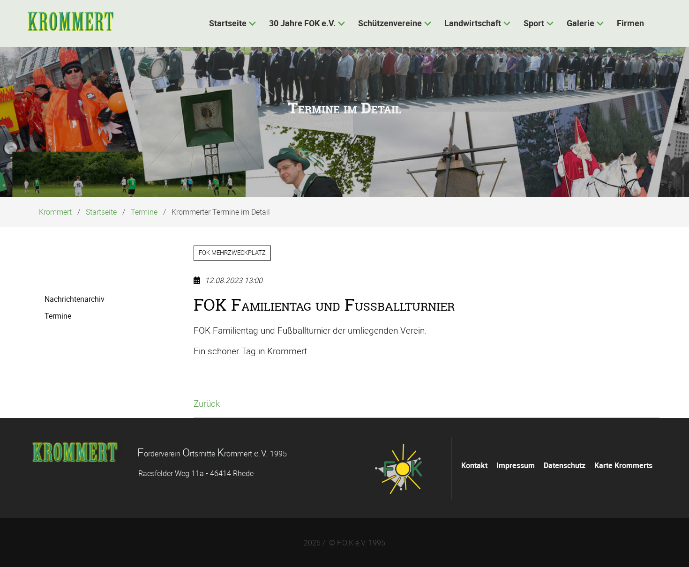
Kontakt (474, 465)
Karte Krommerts (623, 465)
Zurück (207, 403)
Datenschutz (564, 465)
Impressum (515, 465)
